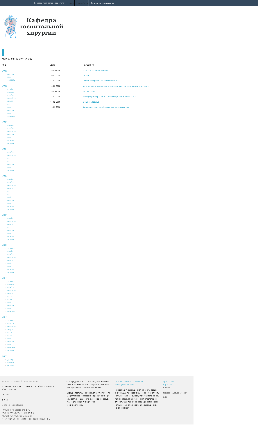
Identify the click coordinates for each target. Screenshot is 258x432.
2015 (4, 85)
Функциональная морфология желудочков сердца (106, 107)
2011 (4, 215)
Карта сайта (168, 384)
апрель (10, 74)
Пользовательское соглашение (129, 381)
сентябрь (11, 98)
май (9, 107)
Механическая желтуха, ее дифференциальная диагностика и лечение (116, 86)
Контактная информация (102, 3)
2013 (4, 148)
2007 (4, 356)
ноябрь (10, 92)
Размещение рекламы (124, 384)
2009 (4, 278)
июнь (9, 104)
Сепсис (86, 75)
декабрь (11, 89)
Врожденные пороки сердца (96, 70)
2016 (4, 70)
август (10, 101)
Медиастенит (89, 91)
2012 (4, 175)
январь (10, 143)
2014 (4, 121)
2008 (4, 317)
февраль (11, 80)
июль (9, 158)
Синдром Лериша (91, 102)
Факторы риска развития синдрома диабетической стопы (110, 96)
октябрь (10, 95)
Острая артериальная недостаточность (101, 80)
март (9, 77)
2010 (4, 245)
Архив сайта (168, 381)
